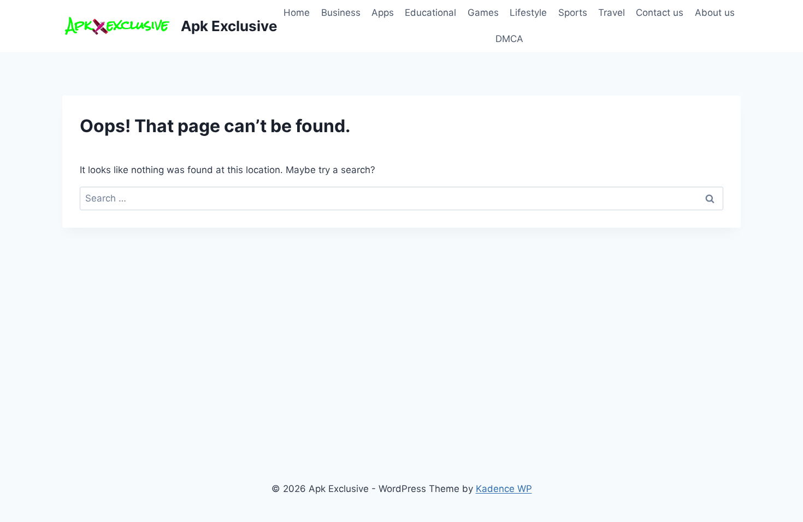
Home (297, 12)
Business (341, 12)
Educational (430, 12)
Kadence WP (504, 488)
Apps (382, 12)
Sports (572, 12)
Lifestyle (528, 12)
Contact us (659, 12)
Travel (611, 12)
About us (715, 12)
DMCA (509, 38)
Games (483, 12)
